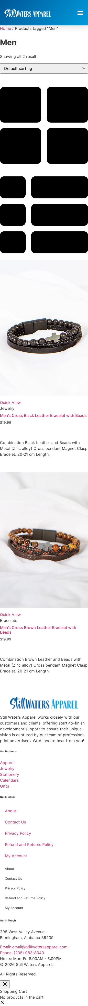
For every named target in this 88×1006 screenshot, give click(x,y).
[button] (80, 12)
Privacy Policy (18, 833)
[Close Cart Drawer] (5, 984)
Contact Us (15, 822)
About (10, 810)
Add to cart (13, 435)
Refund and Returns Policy (29, 844)
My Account (16, 855)
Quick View (10, 402)
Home (5, 28)
